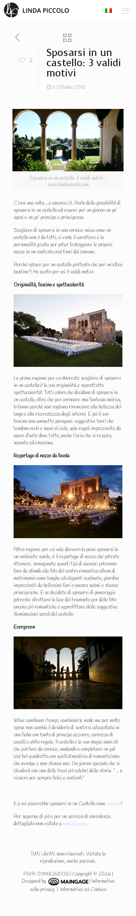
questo (113, 804)
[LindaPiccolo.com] (34, 9)
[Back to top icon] (120, 900)
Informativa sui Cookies (83, 890)
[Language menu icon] (108, 10)
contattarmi (74, 824)
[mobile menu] (125, 11)
